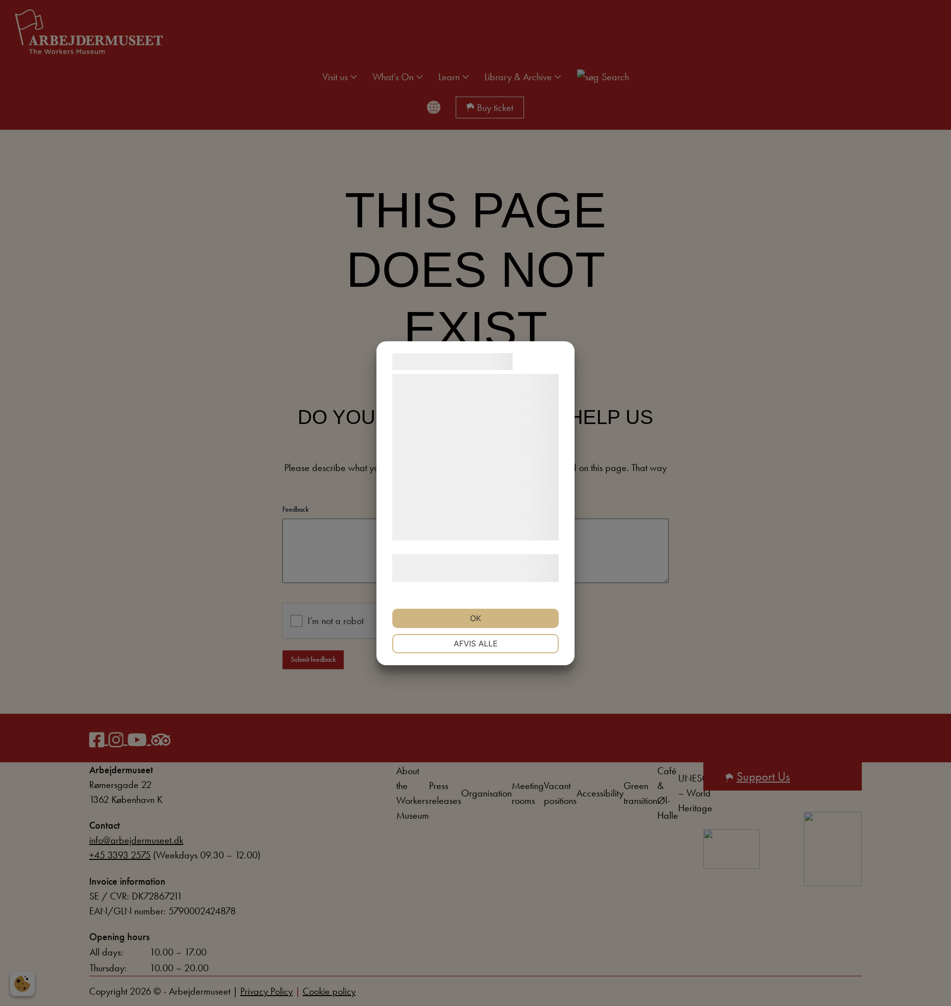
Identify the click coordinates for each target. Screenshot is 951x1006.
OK (475, 618)
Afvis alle (476, 643)
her (496, 575)
